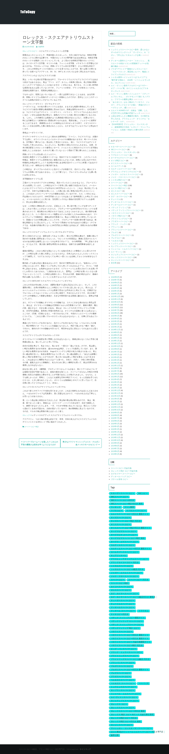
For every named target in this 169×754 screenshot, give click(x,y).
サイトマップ (85, 749)
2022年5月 (115, 376)
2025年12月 (115, 296)
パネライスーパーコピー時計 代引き (127, 645)
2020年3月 (115, 429)
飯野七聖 (115, 735)
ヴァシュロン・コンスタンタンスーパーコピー (131, 728)
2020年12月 (115, 404)
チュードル (115, 199)
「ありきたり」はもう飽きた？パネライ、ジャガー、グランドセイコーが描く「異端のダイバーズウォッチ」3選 (130, 105)
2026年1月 (115, 293)
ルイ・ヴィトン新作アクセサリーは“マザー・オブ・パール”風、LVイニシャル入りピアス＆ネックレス (130, 88)
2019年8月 (115, 446)
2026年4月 (115, 288)
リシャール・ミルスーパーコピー (125, 249)
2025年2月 (115, 324)
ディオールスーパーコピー (122, 205)
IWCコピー (143, 493)
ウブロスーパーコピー (120, 155)
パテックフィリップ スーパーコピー (127, 621)
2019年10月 (115, 440)
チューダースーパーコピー (122, 600)
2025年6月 (115, 313)
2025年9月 (115, 304)
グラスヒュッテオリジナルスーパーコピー (129, 559)
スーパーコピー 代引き (138, 580)
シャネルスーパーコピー (121, 566)
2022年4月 (115, 379)
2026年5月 (115, 285)
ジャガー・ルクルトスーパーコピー (125, 174)
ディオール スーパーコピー (122, 202)
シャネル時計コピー (119, 180)
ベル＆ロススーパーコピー (122, 680)
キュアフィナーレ (118, 555)
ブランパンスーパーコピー (122, 229)
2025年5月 (115, 316)
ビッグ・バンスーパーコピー (123, 649)
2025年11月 (115, 299)
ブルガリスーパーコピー (121, 235)
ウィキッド (116, 507)
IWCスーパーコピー (119, 149)
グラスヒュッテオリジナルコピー (125, 171)
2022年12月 (115, 365)
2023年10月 (115, 346)
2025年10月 (115, 302)
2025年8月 (115, 307)
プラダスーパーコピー (120, 221)
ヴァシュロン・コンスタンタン (124, 152)
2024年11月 (115, 329)
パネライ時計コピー (119, 216)
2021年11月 (115, 393)
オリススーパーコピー (120, 163)
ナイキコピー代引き (119, 614)
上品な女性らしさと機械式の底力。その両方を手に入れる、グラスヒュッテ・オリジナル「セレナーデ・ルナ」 (130, 119)
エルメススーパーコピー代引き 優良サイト (130, 514)
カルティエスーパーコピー (122, 169)
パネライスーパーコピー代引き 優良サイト (130, 635)
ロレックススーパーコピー (122, 257)
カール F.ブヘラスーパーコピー (124, 552)
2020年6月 (115, 421)
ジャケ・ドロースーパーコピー (124, 177)
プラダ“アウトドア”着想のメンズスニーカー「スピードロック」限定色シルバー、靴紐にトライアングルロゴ (130, 72)
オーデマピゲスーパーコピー (123, 158)
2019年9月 (115, 443)
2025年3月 (115, 321)
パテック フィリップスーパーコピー (126, 210)
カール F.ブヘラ (117, 166)
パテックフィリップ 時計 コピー (125, 628)
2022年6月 (115, 374)
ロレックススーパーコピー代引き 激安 (128, 711)
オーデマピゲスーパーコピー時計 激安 (128, 538)
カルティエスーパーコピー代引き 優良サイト (130, 549)
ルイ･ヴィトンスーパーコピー (124, 697)
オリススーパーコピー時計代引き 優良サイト (130, 528)
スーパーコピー (117, 182)
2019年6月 (115, 451)
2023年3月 (115, 360)
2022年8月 (115, 368)
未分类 (113, 263)
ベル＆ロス (115, 241)
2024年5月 (115, 338)
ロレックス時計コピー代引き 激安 (126, 721)
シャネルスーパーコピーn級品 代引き (127, 569)
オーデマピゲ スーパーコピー (124, 535)
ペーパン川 (143, 683)
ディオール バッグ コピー (121, 476)
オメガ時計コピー (118, 160)
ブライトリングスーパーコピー (124, 656)
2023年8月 (115, 349)
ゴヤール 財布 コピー (119, 479)
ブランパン (115, 227)
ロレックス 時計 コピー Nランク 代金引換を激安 (132, 714)
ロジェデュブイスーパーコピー (124, 254)
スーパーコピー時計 (31, 427)
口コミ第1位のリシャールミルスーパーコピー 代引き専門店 (137, 732)
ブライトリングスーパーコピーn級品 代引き (130, 659)
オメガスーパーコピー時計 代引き (126, 521)
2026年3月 (115, 291)
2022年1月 (115, 387)
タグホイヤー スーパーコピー (123, 474)
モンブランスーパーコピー (122, 246)
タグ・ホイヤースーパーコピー (124, 593)
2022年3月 (115, 382)
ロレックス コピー (119, 704)
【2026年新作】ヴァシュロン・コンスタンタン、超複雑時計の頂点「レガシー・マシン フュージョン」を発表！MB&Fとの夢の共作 (130, 127)
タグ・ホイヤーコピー (120, 196)
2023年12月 (115, 343)
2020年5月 (115, 423)
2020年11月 (115, 407)
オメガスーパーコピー (120, 517)
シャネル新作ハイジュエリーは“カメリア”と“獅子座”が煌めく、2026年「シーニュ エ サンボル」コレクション (130, 80)
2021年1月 (115, 401)
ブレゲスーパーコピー (120, 673)
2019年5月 (115, 454)
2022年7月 (115, 371)
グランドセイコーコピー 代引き (125, 562)
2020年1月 (115, 432)
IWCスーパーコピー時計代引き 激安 (127, 504)
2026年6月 (115, 282)
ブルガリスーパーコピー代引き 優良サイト (130, 670)
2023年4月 (115, 357)
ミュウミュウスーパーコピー (123, 243)
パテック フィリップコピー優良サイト (128, 618)
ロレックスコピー (30, 51)
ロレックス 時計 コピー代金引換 (124, 471)
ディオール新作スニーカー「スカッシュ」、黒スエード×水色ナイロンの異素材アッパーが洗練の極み (130, 63)
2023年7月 (115, 351)
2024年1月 (115, 340)
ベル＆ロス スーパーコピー (123, 683)
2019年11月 (115, 437)
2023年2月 (115, 363)
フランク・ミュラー (119, 224)
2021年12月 (115, 390)
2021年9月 (115, 399)
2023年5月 (115, 354)
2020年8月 (115, 415)
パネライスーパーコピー (121, 213)
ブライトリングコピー (120, 218)
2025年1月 (115, 327)
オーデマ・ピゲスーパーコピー (124, 542)
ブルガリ (114, 232)
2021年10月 (115, 396)
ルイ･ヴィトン (117, 252)
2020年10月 (115, 410)
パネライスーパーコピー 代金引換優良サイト (130, 642)
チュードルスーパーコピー (122, 604)
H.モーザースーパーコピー (122, 147)
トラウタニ (143, 611)
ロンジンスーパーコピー (121, 260)
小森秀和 (41, 47)
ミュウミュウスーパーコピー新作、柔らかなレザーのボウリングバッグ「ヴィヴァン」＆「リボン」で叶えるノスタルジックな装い (130, 52)
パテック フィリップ (119, 207)
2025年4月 (115, 318)
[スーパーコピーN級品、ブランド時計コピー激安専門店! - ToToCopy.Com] (27, 12)
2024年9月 (115, 332)
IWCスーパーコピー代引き (122, 500)
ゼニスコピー (116, 191)
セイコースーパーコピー (121, 587)
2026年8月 (115, 277)
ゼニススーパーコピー (120, 194)
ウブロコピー (117, 511)
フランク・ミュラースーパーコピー (126, 652)
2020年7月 (115, 418)
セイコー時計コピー (119, 188)
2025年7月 (115, 310)
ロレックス (27, 415)
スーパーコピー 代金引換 (121, 468)
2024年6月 (115, 335)
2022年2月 (115, 385)
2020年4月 (115, 426)
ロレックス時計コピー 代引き (124, 718)
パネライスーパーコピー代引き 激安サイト (130, 638)
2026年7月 (115, 280)
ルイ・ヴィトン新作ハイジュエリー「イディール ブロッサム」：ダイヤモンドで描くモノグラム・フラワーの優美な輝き (130, 96)
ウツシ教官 (129, 507)
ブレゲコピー (116, 238)
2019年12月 (115, 434)
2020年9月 (115, 412)
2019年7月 (115, 448)
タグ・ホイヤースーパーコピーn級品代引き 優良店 (133, 597)
